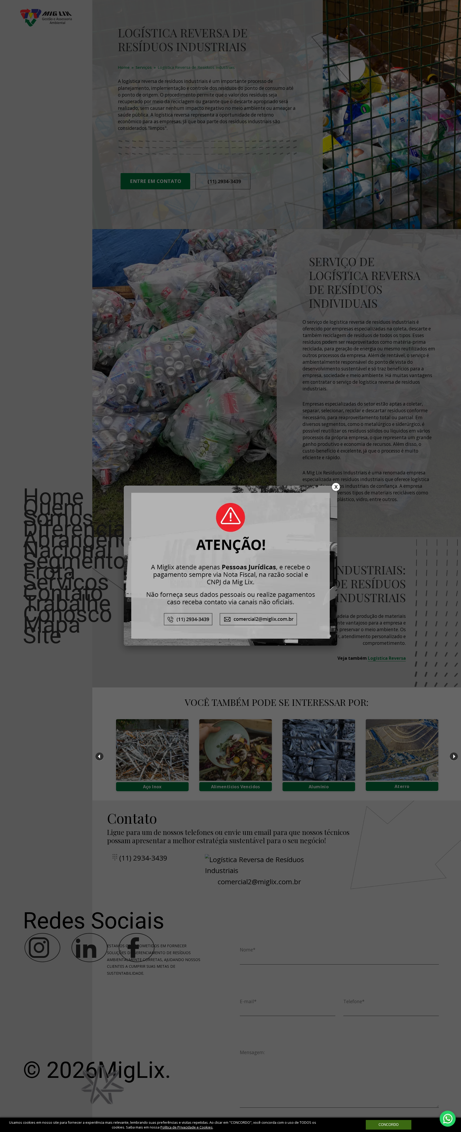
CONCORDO (389, 1125)
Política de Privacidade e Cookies (186, 1127)
